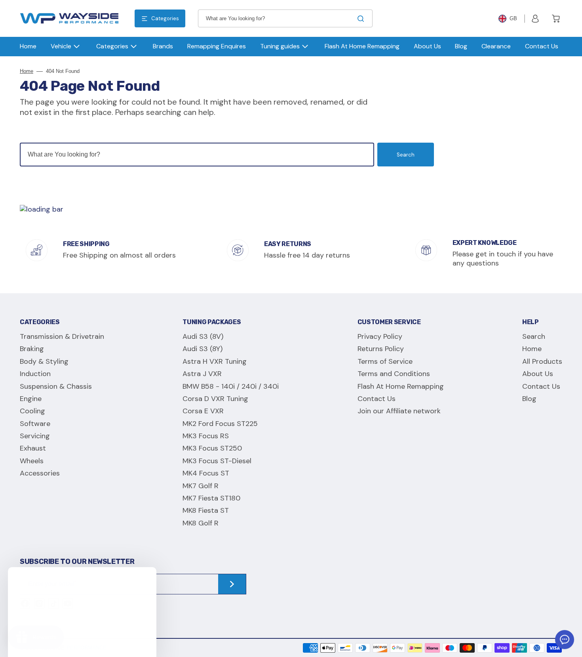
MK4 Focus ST (206, 473)
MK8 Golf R (201, 523)
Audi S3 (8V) (203, 336)
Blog (529, 398)
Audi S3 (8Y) (203, 348)
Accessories (40, 473)
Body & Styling (44, 361)
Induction (35, 373)
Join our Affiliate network (399, 411)
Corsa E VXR (203, 411)
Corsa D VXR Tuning (215, 398)
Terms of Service (385, 361)
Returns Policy (381, 348)
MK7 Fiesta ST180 (211, 498)
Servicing (35, 436)
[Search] (362, 18)
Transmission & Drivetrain (62, 336)
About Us (537, 373)
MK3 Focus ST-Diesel (217, 461)
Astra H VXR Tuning (215, 361)
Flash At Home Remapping (401, 386)
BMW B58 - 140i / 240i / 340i (231, 386)
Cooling (32, 411)
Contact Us (377, 398)
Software (35, 423)
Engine (31, 398)
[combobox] (285, 18)
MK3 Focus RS (206, 436)
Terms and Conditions (394, 373)
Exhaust (33, 448)
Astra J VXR (202, 373)
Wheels (32, 461)
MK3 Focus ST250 (212, 448)
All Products (542, 361)
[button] (535, 18)
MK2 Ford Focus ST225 (220, 423)
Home (26, 71)
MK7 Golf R (201, 486)
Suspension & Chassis (56, 386)
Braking (32, 348)
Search (406, 154)
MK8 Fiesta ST (206, 510)
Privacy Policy (380, 336)
